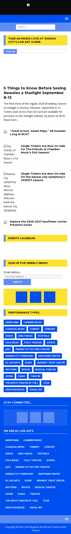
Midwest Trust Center (51, 362)
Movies (26, 369)
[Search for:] (35, 27)
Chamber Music (33, 322)
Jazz (8, 349)
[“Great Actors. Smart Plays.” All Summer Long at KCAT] (5, 131)
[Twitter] (35, 297)
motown (11, 369)
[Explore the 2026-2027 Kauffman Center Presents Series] (5, 222)
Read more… (11, 120)
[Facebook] (21, 297)
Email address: (12, 272)
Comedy (35, 328)
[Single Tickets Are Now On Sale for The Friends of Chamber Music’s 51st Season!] (11, 154)
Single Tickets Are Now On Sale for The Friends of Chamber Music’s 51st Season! (43, 149)
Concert (50, 328)
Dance (9, 335)
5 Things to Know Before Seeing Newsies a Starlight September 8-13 (35, 93)
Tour (46, 382)
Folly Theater (33, 342)
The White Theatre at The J (21, 382)
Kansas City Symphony (19, 355)
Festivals (43, 335)
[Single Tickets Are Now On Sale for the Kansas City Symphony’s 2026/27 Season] (11, 192)
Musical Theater (45, 369)
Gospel (51, 342)
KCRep (28, 362)
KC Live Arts (12, 362)
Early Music (25, 335)
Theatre (35, 376)
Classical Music (15, 328)
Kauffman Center (49, 355)
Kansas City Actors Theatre (33, 349)
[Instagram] (49, 297)
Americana (12, 322)
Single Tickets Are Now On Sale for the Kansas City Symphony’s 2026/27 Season (43, 177)
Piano (21, 376)
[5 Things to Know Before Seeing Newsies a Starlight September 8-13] (35, 66)
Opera (9, 376)
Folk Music (12, 342)
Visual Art (36, 389)
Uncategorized (15, 389)
